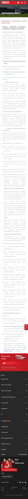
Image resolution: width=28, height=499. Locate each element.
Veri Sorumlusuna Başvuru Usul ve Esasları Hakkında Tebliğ (14, 349)
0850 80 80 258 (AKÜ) (11, 367)
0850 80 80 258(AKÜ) (10, 469)
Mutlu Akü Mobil (10, 363)
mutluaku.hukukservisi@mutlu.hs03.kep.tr (14, 72)
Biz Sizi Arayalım (7, 476)
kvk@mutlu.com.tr (9, 74)
